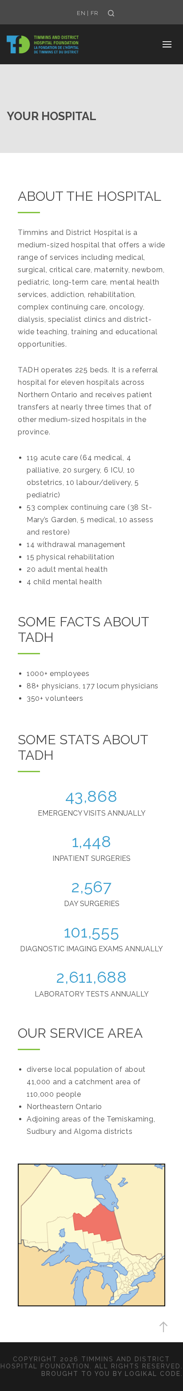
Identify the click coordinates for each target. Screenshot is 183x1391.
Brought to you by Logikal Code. (112, 1373)
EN (81, 13)
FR (95, 13)
